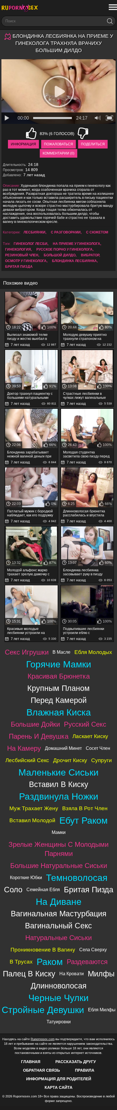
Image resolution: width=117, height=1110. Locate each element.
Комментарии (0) (58, 153)
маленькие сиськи (58, 772)
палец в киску (29, 973)
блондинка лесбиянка (74, 261)
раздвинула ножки (58, 796)
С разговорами (66, 232)
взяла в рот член (85, 808)
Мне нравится (31, 133)
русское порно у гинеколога (64, 249)
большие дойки (35, 724)
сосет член (98, 748)
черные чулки (58, 997)
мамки (59, 832)
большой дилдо (60, 255)
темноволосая (76, 877)
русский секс (85, 724)
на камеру (24, 748)
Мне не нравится (83, 133)
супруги (101, 760)
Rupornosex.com (43, 1039)
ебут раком (83, 820)
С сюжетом (97, 232)
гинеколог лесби (30, 244)
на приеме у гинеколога (76, 244)
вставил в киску (58, 784)
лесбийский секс (27, 760)
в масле (61, 652)
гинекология (18, 249)
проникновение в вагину (43, 950)
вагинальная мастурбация (58, 913)
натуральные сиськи (58, 937)
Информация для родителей (58, 1079)
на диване (59, 901)
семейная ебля (43, 889)
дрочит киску (70, 760)
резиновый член (21, 255)
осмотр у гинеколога (26, 261)
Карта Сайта (58, 1087)
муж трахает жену (33, 808)
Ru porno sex (21, 8)
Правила (84, 1070)
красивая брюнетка (59, 676)
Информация (23, 144)
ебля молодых (93, 652)
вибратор (90, 255)
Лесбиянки (34, 232)
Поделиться (93, 144)
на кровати (71, 973)
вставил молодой (32, 820)
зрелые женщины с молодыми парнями (58, 849)
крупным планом (58, 688)
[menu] (112, 7)
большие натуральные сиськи (58, 865)
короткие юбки (26, 877)
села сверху (93, 949)
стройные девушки (43, 1009)
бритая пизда (19, 267)
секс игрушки (27, 652)
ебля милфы (102, 1009)
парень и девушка (38, 736)
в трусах (21, 962)
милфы (101, 973)
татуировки (59, 1021)
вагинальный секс (58, 925)
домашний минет (63, 748)
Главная (30, 1061)
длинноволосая (59, 985)
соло (13, 889)
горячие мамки (58, 664)
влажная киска (58, 712)
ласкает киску (90, 736)
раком (50, 961)
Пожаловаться (58, 144)
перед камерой (59, 700)
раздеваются (87, 962)
